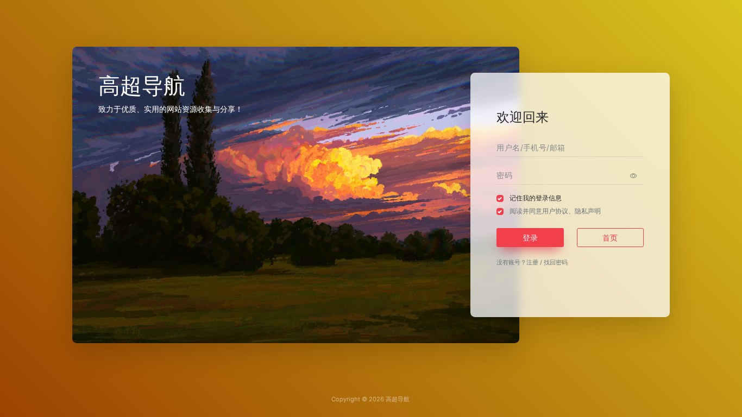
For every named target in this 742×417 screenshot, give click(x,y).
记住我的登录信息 (536, 198)
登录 (530, 237)
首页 (610, 237)
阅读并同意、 (555, 211)
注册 (532, 262)
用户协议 (555, 211)
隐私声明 (588, 211)
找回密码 (556, 262)
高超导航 (398, 399)
